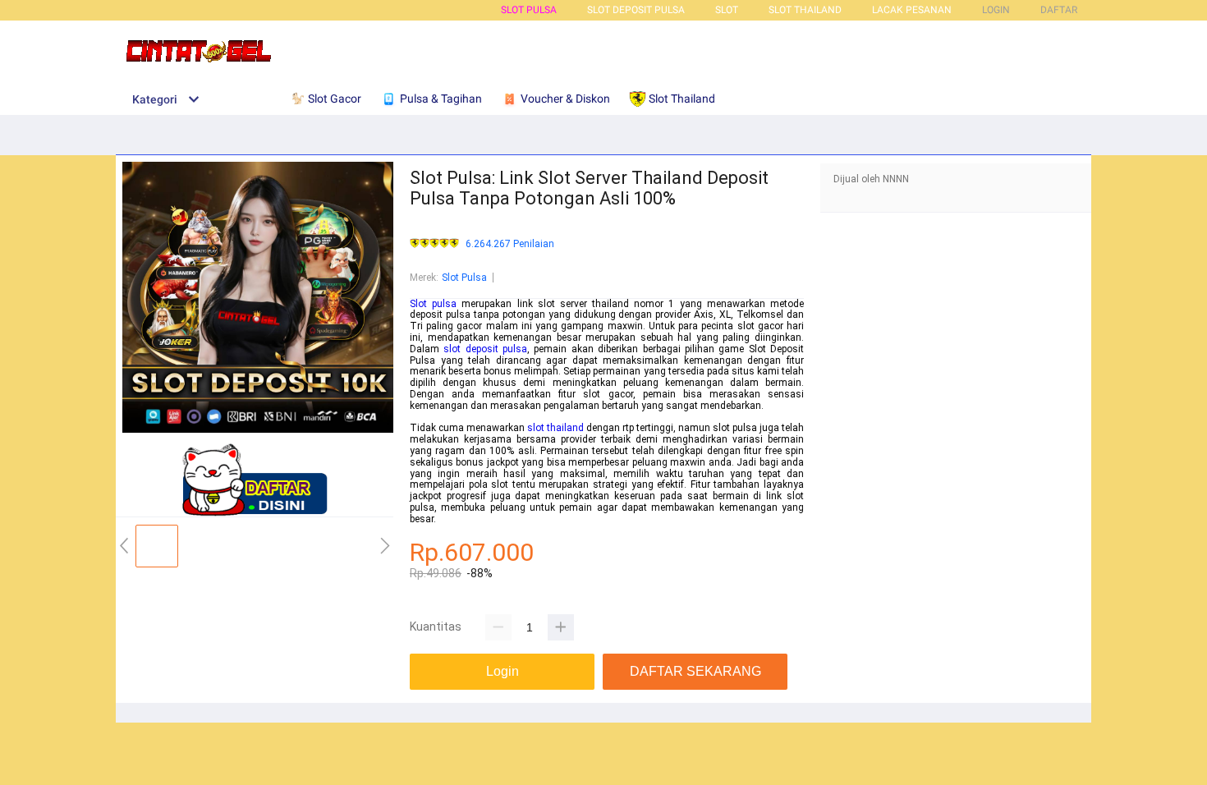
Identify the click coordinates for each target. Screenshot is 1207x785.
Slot (726, 10)
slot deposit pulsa (485, 349)
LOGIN (996, 10)
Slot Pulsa (529, 10)
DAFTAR (1058, 10)
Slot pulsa (433, 304)
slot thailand (555, 428)
